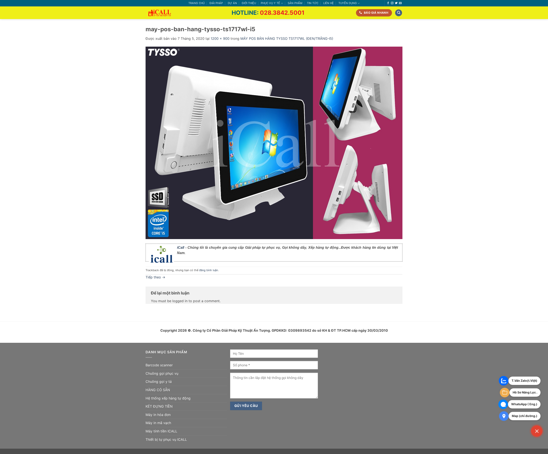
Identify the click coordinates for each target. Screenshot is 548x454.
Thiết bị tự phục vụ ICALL (166, 439)
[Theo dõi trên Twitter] (396, 3)
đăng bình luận (208, 270)
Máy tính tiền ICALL (161, 431)
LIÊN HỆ (328, 3)
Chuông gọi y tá (159, 381)
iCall (180, 247)
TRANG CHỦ (196, 3)
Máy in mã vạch (158, 423)
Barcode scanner (159, 365)
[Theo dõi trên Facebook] (388, 3)
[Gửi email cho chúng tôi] (400, 3)
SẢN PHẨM (295, 3)
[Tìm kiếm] (398, 12)
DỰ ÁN (232, 3)
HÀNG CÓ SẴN (158, 390)
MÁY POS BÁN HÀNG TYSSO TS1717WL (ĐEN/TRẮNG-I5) (286, 38)
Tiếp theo (155, 277)
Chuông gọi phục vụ (162, 373)
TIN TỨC (312, 3)
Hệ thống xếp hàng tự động (168, 398)
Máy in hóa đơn (158, 415)
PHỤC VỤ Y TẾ (270, 3)
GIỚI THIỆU (249, 3)
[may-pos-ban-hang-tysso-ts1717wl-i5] (274, 142)
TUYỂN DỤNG (347, 3)
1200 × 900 (220, 38)
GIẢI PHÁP (216, 3)
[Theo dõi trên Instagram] (392, 3)
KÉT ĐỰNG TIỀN (159, 406)
